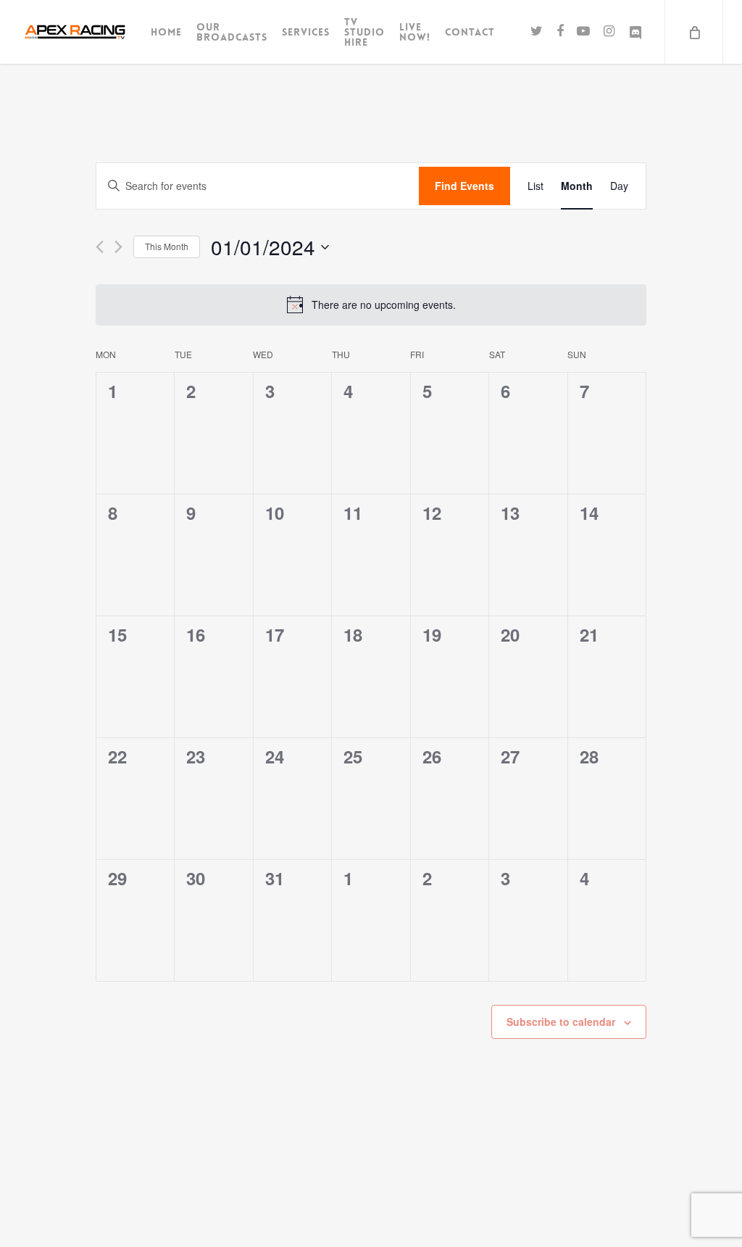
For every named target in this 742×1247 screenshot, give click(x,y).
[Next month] (118, 247)
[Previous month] (100, 247)
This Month (166, 246)
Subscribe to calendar (561, 1021)
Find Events (464, 185)
